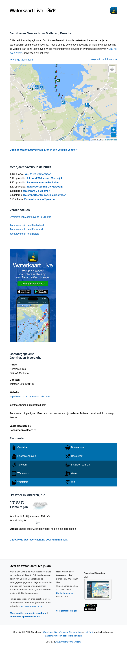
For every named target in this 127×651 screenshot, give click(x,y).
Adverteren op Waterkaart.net (25, 616)
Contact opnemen (65, 593)
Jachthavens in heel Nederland (27, 225)
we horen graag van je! (31, 606)
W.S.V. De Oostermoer (38, 174)
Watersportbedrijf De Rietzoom (45, 186)
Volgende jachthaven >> (104, 59)
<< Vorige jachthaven (21, 59)
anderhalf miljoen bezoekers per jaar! (63, 636)
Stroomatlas (75, 632)
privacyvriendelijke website (68, 642)
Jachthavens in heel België (24, 233)
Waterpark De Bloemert (36, 191)
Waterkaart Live (50, 632)
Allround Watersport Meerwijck (45, 178)
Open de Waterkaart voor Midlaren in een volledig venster (43, 149)
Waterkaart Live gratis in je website (28, 613)
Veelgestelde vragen (66, 610)
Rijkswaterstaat (110, 139)
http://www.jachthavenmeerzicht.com (30, 396)
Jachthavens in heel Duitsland (26, 229)
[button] (61, 98)
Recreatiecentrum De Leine (43, 182)
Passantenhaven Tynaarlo (39, 199)
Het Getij (89, 632)
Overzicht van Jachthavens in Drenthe (30, 217)
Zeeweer (63, 632)
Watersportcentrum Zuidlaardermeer (44, 195)
